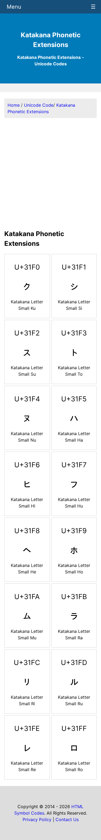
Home (14, 105)
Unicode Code (38, 105)
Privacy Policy (37, 819)
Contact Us (67, 819)
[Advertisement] (50, 173)
